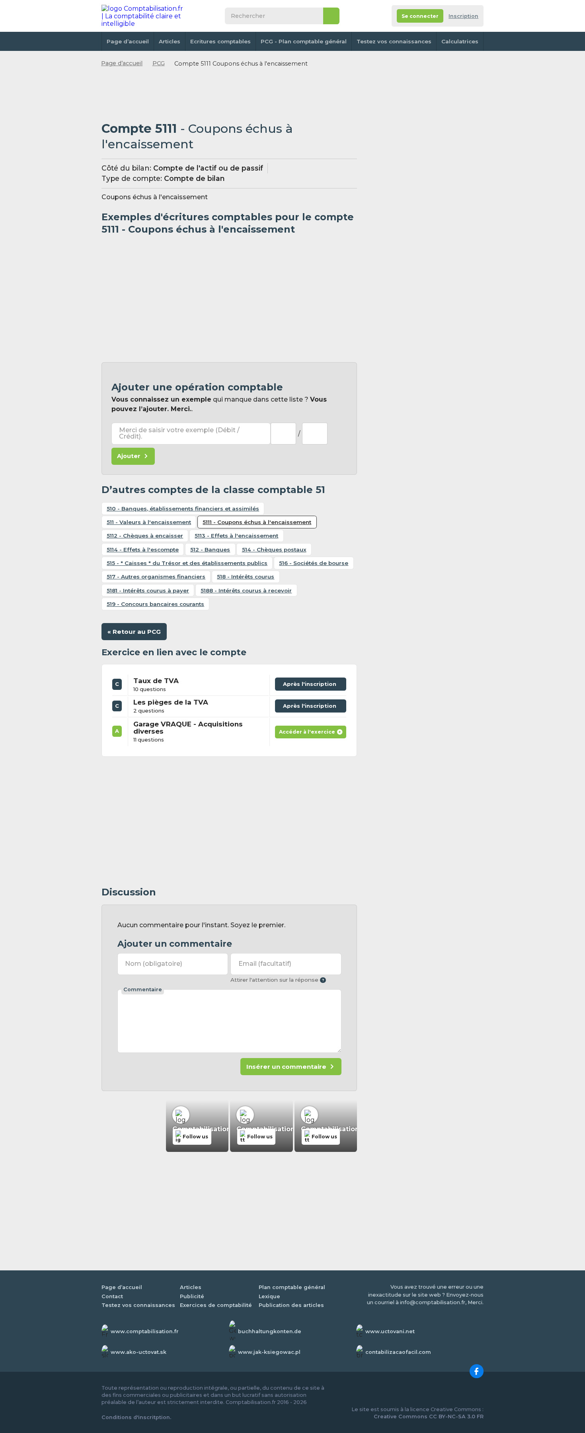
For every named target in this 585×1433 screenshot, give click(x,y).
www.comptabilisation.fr (145, 1331)
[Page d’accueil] (142, 16)
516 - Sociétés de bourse (313, 563)
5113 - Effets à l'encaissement (236, 535)
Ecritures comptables (220, 41)
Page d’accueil (128, 41)
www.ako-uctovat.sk (138, 1352)
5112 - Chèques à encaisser (145, 535)
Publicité (192, 1296)
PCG (158, 63)
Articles (169, 41)
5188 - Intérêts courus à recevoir (246, 590)
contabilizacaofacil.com (398, 1352)
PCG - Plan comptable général (304, 41)
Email (264, 963)
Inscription (463, 16)
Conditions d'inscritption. (136, 1417)
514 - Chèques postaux (274, 549)
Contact (112, 1296)
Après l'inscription (311, 682)
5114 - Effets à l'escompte (143, 549)
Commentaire (142, 989)
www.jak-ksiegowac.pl (269, 1352)
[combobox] (283, 433)
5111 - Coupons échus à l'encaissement (257, 522)
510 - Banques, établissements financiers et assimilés (183, 508)
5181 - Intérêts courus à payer (148, 590)
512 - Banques (210, 549)
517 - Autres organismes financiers (156, 576)
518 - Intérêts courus (245, 576)
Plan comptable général (292, 1287)
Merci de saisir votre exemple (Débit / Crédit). (179, 433)
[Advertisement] (229, 95)
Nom (153, 963)
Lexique (269, 1296)
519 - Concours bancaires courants (155, 604)
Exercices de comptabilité (216, 1305)
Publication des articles (291, 1305)
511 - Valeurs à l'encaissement (149, 522)
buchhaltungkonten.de (269, 1331)
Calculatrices (459, 41)
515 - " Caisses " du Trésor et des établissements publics (187, 563)
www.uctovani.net (390, 1331)
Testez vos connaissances (394, 41)
